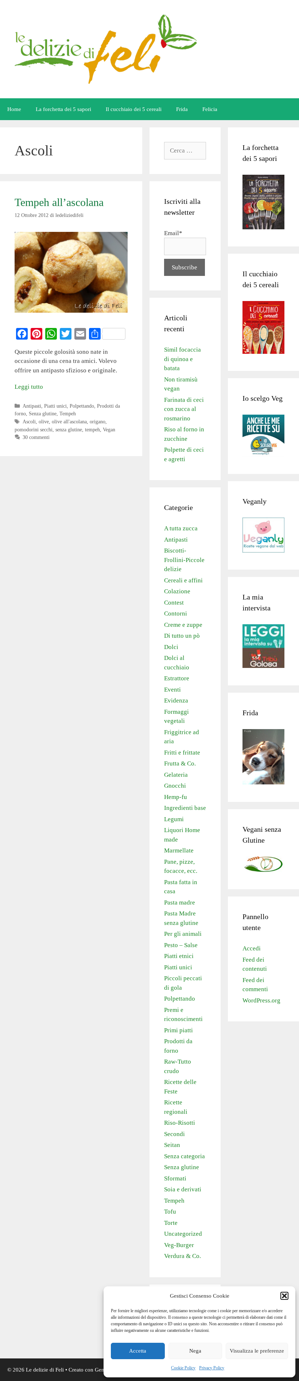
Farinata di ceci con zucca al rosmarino (184, 409)
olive (44, 421)
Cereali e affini (183, 580)
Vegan (109, 429)
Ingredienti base (185, 807)
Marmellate (179, 850)
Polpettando (82, 406)
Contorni (175, 613)
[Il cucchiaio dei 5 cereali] (263, 351)
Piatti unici (55, 406)
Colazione (177, 591)
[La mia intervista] (263, 665)
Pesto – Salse (181, 945)
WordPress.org (261, 1000)
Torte (171, 1222)
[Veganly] (263, 550)
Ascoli (29, 421)
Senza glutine (43, 413)
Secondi (174, 1134)
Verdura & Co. (182, 1256)
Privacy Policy (211, 1367)
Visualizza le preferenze (257, 1351)
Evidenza (176, 700)
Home (14, 109)
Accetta (137, 1351)
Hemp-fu (175, 797)
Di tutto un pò (182, 635)
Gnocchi (175, 785)
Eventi (172, 689)
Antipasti (32, 406)
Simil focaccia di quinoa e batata (182, 359)
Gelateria (176, 774)
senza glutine (68, 429)
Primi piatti (178, 1030)
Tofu (170, 1211)
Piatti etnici (179, 956)
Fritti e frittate (182, 752)
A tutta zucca (181, 528)
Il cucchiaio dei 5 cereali (134, 109)
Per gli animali (183, 933)
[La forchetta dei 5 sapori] (263, 227)
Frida (182, 109)
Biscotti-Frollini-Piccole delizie (184, 560)
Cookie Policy (183, 1367)
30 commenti (36, 437)
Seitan (172, 1144)
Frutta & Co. (180, 763)
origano (97, 421)
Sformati (175, 1178)
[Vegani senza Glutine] (263, 870)
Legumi (174, 819)
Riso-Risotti (179, 1122)
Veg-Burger (179, 1245)
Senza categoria (184, 1156)
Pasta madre (179, 902)
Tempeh (67, 413)
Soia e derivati (182, 1189)
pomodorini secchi (34, 429)
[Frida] (263, 782)
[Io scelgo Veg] (263, 454)
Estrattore (176, 678)
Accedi (251, 948)
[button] (284, 1295)
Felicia (209, 109)
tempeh (92, 429)
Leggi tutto (29, 386)
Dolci (171, 647)
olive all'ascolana (69, 421)
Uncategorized (183, 1233)
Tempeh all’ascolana (59, 202)
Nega (195, 1351)
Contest (174, 602)
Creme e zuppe (183, 624)
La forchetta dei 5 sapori (63, 109)
